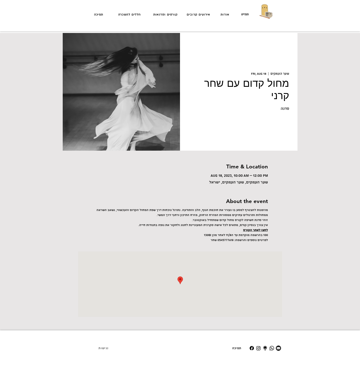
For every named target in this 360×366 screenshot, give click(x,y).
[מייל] (278, 348)
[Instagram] (258, 348)
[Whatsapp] (272, 348)
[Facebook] (252, 348)
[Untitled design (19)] (265, 348)
